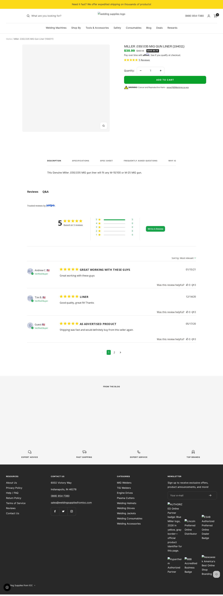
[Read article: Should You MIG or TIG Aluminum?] (177, 397)
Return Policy (13, 497)
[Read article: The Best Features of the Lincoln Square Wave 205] (46, 399)
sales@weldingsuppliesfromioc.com (71, 502)
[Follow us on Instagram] (72, 511)
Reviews (10, 508)
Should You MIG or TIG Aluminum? (171, 411)
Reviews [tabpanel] (32, 191)
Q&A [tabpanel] (45, 191)
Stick (20, 408)
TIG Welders (124, 487)
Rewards (172, 27)
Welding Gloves (126, 508)
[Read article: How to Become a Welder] (111, 397)
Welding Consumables (129, 518)
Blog (148, 27)
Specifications (80, 161)
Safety (117, 27)
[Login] (208, 16)
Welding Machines (56, 27)
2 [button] (114, 352)
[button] (114, 220)
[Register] (210, 495)
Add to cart (165, 79)
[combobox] (54, 16)
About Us (11, 482)
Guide (85, 404)
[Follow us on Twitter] (63, 511)
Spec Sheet (106, 161)
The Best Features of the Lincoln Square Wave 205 (44, 415)
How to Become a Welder (109, 409)
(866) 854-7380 (60, 495)
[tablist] (111, 192)
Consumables (133, 27)
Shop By (76, 27)
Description (54, 161)
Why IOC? (173, 161)
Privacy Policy (14, 487)
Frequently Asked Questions (140, 161)
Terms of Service (15, 503)
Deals (159, 27)
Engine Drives (125, 492)
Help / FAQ (12, 492)
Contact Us (12, 513)
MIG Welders (124, 482)
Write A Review (155, 228)
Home (9, 39)
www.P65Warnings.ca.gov (178, 87)
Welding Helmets (126, 503)
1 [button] (108, 352)
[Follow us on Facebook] (55, 511)
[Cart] (215, 15)
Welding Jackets (126, 513)
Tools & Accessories (97, 27)
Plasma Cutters (125, 497)
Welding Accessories (129, 523)
